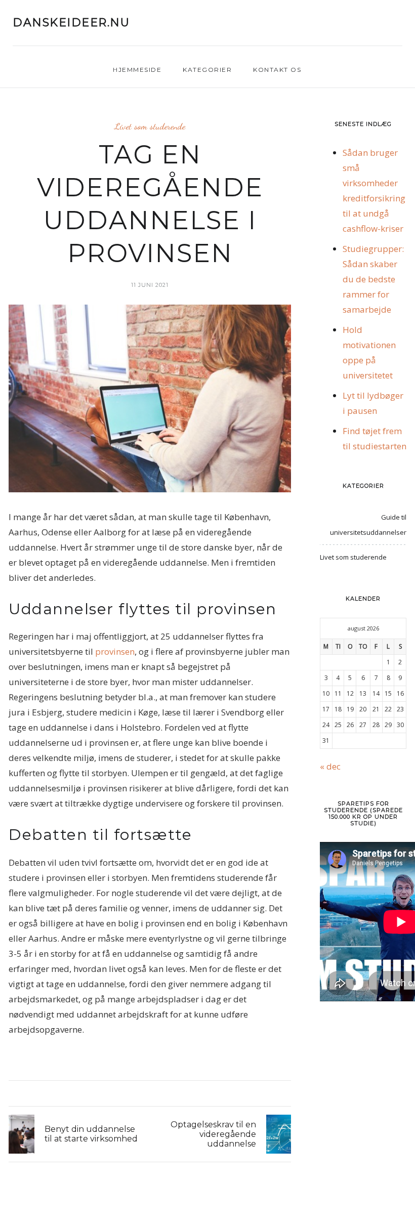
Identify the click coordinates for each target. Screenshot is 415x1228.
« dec (330, 766)
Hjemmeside (137, 69)
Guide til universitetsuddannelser (368, 525)
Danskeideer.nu (71, 22)
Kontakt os (277, 69)
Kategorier (207, 69)
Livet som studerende (149, 126)
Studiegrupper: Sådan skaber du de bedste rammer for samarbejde (373, 279)
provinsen (115, 651)
